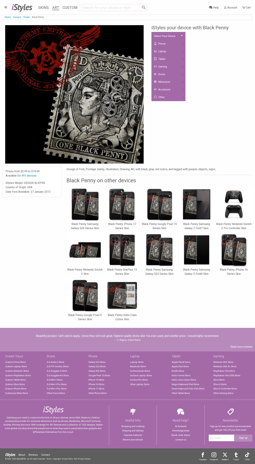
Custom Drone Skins (15, 362)
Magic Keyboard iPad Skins (185, 384)
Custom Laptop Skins (16, 366)
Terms (49, 459)
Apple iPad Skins (180, 366)
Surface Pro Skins (139, 379)
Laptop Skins (136, 362)
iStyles (8, 17)
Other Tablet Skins (181, 393)
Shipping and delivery (133, 430)
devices (29, 175)
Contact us (180, 439)
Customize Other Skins (16, 393)
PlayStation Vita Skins (224, 371)
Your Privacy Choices (82, 459)
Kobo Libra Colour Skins (184, 379)
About (21, 454)
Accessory (164, 89)
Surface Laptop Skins (141, 375)
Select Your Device (164, 36)
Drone (161, 74)
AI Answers (180, 426)
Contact (45, 454)
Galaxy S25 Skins (96, 366)
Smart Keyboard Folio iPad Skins (188, 388)
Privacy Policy (67, 459)
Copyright (57, 459)
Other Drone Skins (56, 393)
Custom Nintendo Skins (17, 371)
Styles (21, 7)
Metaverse (164, 81)
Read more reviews (241, 346)
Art (55, 8)
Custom (70, 8)
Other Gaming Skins (223, 393)
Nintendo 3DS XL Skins (224, 366)
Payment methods (133, 435)
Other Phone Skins (97, 393)
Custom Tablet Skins (15, 379)
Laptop (162, 51)
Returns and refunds (133, 439)
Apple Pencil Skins (181, 362)
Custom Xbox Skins (15, 384)
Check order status (180, 435)
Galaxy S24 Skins (96, 362)
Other (161, 97)
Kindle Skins (178, 371)
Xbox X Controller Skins (225, 388)
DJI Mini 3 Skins (55, 379)
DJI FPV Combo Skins (58, 366)
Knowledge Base (180, 430)
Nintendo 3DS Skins (223, 362)
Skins (43, 8)
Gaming (162, 66)
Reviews (33, 454)
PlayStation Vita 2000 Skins (226, 375)
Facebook (203, 460)
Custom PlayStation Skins (18, 375)
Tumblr (236, 460)
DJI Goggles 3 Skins (57, 371)
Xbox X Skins (220, 384)
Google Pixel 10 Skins (99, 375)
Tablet (161, 59)
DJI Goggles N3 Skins (58, 375)
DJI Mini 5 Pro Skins (56, 388)
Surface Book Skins (140, 371)
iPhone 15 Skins (96, 379)
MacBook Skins (138, 366)
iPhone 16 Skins (96, 384)
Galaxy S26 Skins (96, 371)
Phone (162, 43)
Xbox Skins (219, 379)
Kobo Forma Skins (181, 375)
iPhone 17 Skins (96, 388)
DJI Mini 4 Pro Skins (56, 384)
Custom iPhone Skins (15, 388)
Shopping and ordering (132, 426)
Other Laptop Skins (139, 384)
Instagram (214, 460)
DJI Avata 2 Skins (55, 362)
